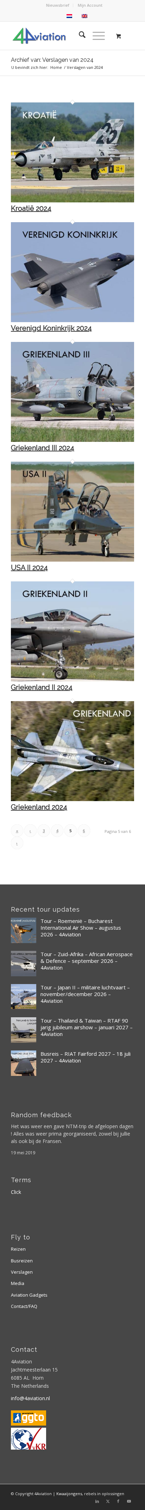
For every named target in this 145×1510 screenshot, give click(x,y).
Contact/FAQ (24, 1306)
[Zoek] (79, 36)
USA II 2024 (29, 567)
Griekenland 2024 (39, 807)
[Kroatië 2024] (72, 200)
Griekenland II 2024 (41, 687)
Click (16, 1192)
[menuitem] (58, 5)
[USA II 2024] (72, 559)
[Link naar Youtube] (129, 1501)
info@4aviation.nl (30, 1398)
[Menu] (95, 36)
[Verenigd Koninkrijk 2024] (72, 320)
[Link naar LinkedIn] (97, 1501)
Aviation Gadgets (29, 1295)
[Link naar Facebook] (118, 1501)
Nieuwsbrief (57, 5)
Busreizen (22, 1260)
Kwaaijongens (69, 1493)
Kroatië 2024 (31, 208)
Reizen (18, 1249)
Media (17, 1283)
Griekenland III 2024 (42, 448)
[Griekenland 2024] (72, 799)
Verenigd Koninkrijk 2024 (51, 328)
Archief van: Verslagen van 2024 (52, 60)
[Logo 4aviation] (60, 36)
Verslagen (22, 1272)
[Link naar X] (107, 1501)
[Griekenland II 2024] (72, 679)
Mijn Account (90, 5)
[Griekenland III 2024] (72, 440)
